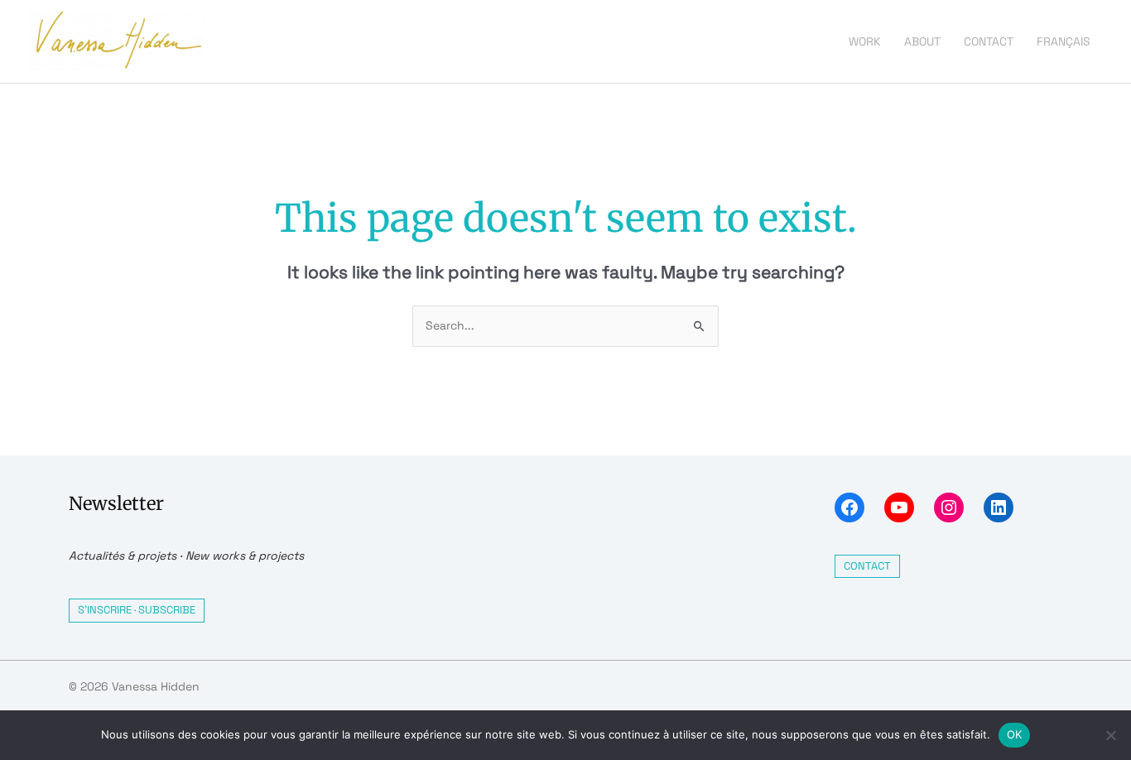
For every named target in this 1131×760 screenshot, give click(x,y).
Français (1063, 41)
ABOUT (922, 41)
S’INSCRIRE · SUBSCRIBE (136, 610)
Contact (867, 566)
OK (1015, 734)
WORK (865, 41)
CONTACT (988, 41)
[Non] (1110, 735)
